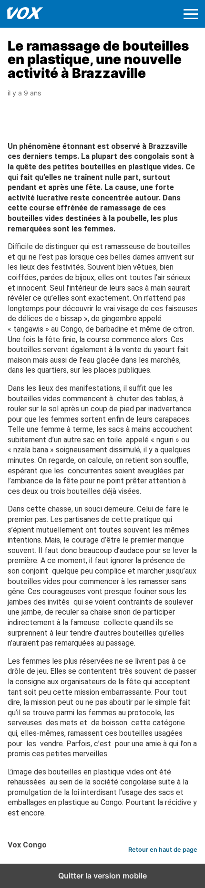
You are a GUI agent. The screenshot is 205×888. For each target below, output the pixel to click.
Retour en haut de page (162, 849)
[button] (191, 14)
